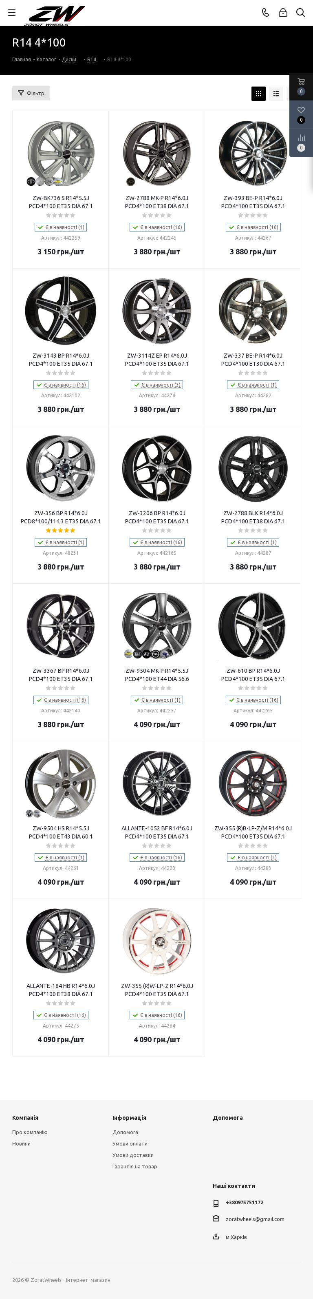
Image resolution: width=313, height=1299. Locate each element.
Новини (21, 1143)
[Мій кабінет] (283, 13)
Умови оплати (130, 1143)
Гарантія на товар (134, 1166)
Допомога (125, 1132)
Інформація (129, 1117)
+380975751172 (244, 1202)
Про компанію (30, 1132)
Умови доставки (133, 1155)
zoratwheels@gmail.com (255, 1219)
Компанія (25, 1117)
